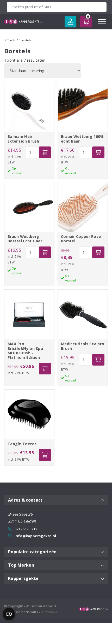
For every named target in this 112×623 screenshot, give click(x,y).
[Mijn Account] (70, 22)
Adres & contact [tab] (25, 500)
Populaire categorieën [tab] (32, 552)
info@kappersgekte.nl (35, 535)
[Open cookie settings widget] (9, 614)
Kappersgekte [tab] (23, 578)
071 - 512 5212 (26, 529)
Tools (11, 40)
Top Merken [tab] (21, 565)
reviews (51, 612)
